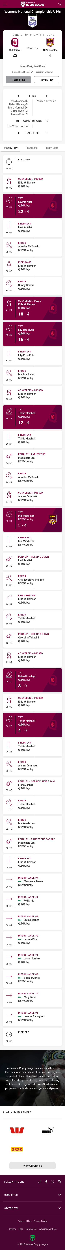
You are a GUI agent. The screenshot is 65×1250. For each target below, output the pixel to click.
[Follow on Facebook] (46, 1181)
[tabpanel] (32, 601)
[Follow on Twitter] (52, 1181)
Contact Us (31, 1228)
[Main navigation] (5, 4)
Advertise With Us (48, 1228)
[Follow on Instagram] (59, 1181)
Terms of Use (24, 1221)
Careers (12, 1228)
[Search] (60, 4)
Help (21, 1228)
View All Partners (32, 1165)
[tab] (10, 147)
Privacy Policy (40, 1221)
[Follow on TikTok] (39, 1181)
